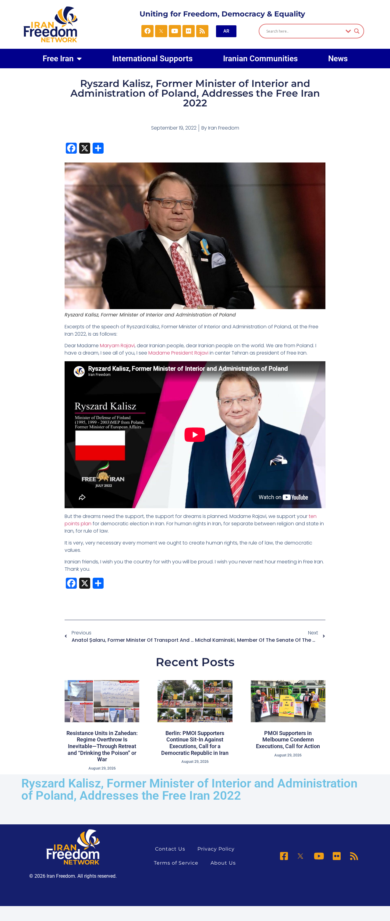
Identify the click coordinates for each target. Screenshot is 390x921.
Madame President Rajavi (178, 352)
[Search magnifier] (357, 31)
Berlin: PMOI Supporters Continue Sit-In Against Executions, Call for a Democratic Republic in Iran (195, 743)
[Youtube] (175, 31)
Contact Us (170, 849)
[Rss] (202, 31)
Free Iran (58, 58)
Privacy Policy (216, 849)
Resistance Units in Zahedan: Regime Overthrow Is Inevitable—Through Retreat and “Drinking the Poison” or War (102, 746)
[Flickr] (189, 31)
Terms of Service (176, 863)
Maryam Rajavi (117, 345)
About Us (223, 863)
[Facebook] (147, 31)
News (338, 58)
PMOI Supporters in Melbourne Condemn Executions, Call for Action (288, 739)
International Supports (152, 58)
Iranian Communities (260, 58)
